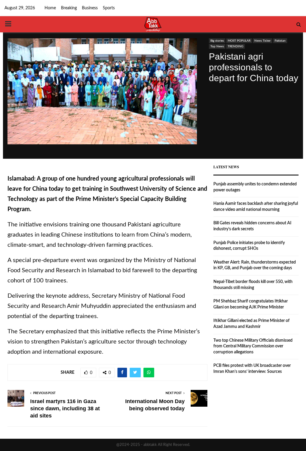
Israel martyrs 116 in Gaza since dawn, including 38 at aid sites (65, 408)
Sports (109, 8)
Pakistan (280, 40)
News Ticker (262, 40)
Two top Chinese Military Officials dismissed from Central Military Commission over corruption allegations (253, 346)
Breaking (69, 8)
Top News (217, 46)
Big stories (217, 40)
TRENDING (235, 46)
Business (90, 8)
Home (50, 8)
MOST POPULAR (239, 40)
